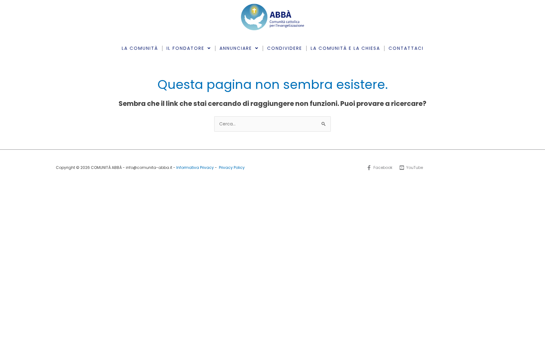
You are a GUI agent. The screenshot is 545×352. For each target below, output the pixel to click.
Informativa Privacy (195, 167)
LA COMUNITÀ (140, 48)
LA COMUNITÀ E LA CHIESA (345, 48)
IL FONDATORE (185, 48)
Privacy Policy (232, 167)
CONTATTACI (406, 48)
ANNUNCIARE (236, 48)
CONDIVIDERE (284, 48)
